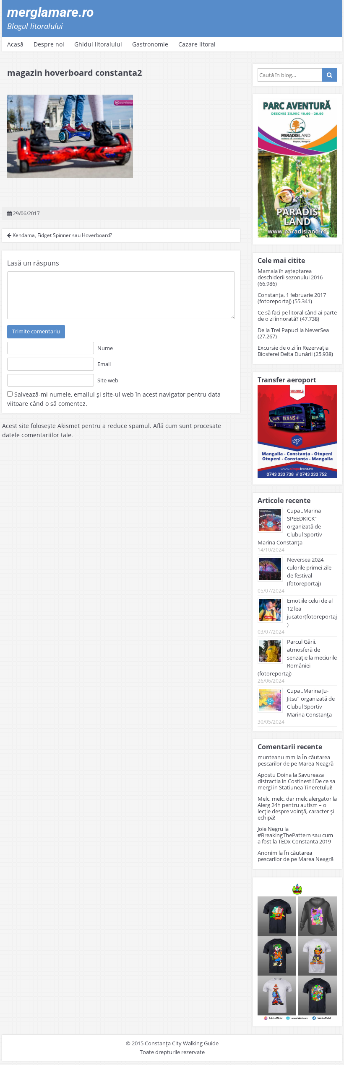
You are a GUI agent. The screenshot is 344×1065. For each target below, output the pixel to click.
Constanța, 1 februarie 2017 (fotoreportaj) (292, 298)
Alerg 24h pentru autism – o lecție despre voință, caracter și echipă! (296, 811)
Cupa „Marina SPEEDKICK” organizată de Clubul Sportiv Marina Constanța (290, 526)
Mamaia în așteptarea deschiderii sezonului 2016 (290, 274)
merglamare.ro (50, 12)
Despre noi (49, 44)
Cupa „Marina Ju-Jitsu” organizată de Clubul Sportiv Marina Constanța (311, 702)
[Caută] (329, 75)
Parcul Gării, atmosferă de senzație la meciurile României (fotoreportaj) (297, 657)
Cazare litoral (197, 44)
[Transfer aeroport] (297, 476)
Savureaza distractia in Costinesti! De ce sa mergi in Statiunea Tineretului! (296, 781)
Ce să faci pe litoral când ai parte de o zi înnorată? (297, 315)
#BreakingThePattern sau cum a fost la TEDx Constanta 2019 (295, 838)
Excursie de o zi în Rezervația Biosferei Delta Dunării (293, 351)
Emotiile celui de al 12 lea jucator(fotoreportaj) (312, 612)
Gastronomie (150, 44)
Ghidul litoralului (98, 44)
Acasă (15, 44)
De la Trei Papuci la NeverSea (293, 330)
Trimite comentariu (36, 331)
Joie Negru (270, 829)
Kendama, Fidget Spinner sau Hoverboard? (61, 235)
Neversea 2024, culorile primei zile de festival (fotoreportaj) (309, 571)
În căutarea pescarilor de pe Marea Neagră (296, 760)
